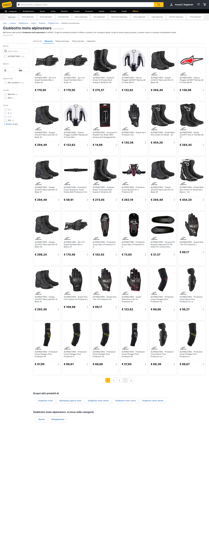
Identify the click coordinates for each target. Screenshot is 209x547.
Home (5, 23)
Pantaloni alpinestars (176, 17)
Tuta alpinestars (63, 17)
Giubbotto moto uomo (125, 400)
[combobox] (85, 4)
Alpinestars (11, 17)
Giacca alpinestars (81, 17)
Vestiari (101, 11)
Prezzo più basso (62, 41)
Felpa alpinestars (157, 17)
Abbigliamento (28, 11)
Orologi (113, 11)
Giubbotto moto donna (152, 400)
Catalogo (13, 23)
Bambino (64, 11)
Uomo (53, 11)
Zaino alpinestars (99, 17)
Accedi (178, 4)
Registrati (188, 4)
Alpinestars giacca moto (70, 400)
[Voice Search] (19, 5)
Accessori (89, 11)
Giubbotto (42, 23)
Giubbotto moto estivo (98, 400)
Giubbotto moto (53, 23)
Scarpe (76, 11)
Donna (42, 11)
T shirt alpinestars (195, 17)
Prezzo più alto (78, 41)
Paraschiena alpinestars (119, 17)
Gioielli (124, 11)
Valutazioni (91, 41)
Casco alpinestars (139, 17)
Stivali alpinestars (28, 17)
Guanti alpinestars (46, 17)
